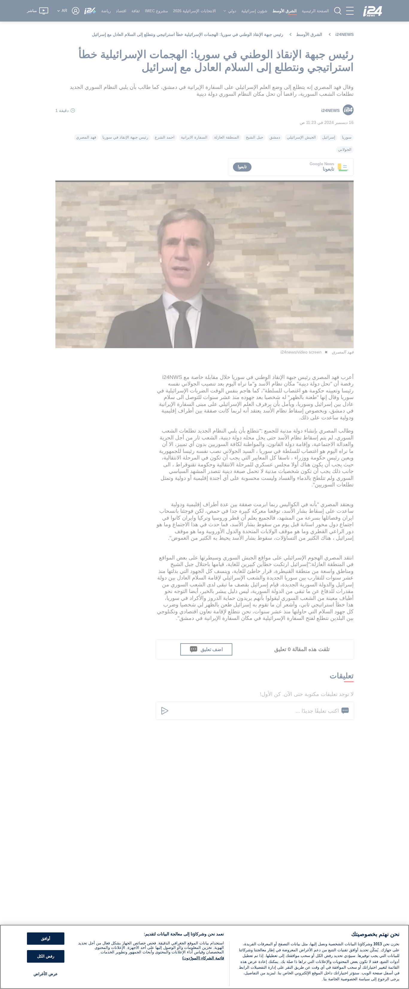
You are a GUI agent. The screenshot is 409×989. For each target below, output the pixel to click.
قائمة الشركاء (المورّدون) (203, 958)
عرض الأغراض (46, 974)
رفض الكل (45, 956)
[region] (204, 957)
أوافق (45, 938)
